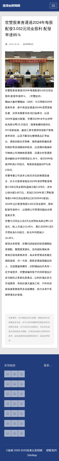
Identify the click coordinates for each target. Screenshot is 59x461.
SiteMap (32, 455)
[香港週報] (7, 383)
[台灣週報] (14, 393)
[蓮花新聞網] (21, 383)
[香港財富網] (14, 413)
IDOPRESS (28, 44)
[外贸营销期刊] (21, 433)
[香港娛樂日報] (21, 403)
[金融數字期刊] (21, 413)
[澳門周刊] (7, 393)
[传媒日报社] (7, 423)
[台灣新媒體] (7, 403)
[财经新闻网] (14, 423)
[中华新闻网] (21, 423)
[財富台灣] (7, 413)
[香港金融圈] (7, 374)
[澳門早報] (14, 383)
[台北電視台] (21, 393)
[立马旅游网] (7, 433)
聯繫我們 (51, 450)
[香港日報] (14, 374)
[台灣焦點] (14, 403)
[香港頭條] (21, 374)
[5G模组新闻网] (14, 433)
